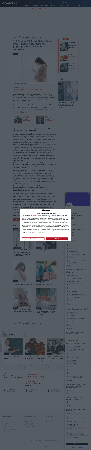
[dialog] (45, 225)
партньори (33, 215)
